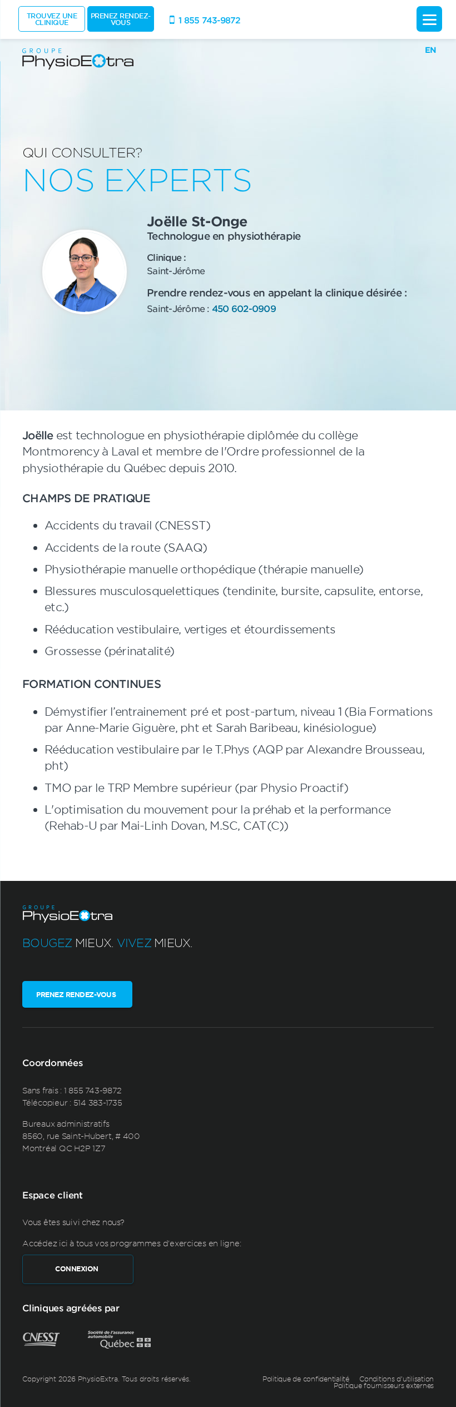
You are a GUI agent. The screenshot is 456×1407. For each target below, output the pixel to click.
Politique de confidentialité (305, 1378)
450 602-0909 (244, 308)
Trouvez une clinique (52, 19)
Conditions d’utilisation (396, 1378)
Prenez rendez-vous (121, 19)
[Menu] (429, 19)
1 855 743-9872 (93, 1090)
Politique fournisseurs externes (384, 1385)
